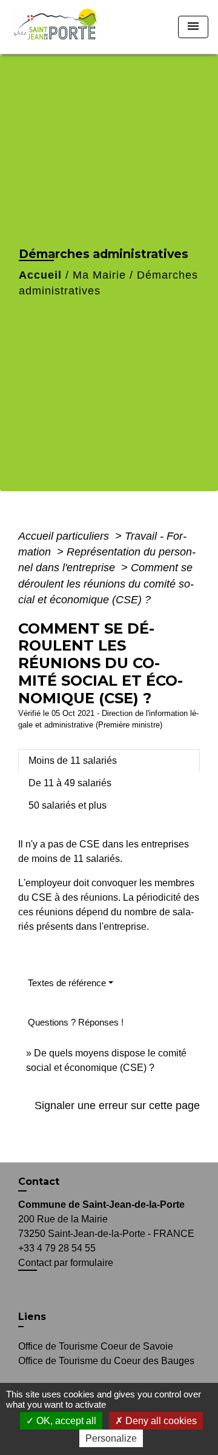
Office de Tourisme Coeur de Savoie (95, 1346)
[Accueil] (59, 27)
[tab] (109, 760)
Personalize (111, 1438)
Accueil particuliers (65, 536)
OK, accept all (65, 1421)
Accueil (40, 275)
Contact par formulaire (65, 1263)
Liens (32, 1316)
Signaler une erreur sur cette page (117, 1105)
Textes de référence (67, 983)
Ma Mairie (99, 275)
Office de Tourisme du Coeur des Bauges (106, 1361)
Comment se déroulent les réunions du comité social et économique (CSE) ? (106, 584)
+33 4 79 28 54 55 (57, 1248)
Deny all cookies (160, 1421)
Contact (38, 1181)
